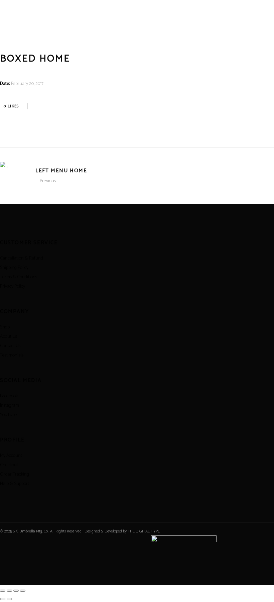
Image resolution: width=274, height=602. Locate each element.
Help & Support (14, 484)
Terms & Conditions (18, 277)
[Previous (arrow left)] (2, 599)
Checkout (9, 465)
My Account (11, 456)
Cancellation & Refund (21, 258)
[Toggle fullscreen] (9, 591)
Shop (5, 327)
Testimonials (11, 355)
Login (254, 31)
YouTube (8, 415)
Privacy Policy (12, 286)
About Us (8, 336)
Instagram (9, 405)
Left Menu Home (61, 170)
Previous (48, 181)
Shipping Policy (14, 268)
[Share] (16, 591)
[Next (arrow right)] (9, 599)
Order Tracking (14, 474)
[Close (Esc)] (22, 591)
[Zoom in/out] (2, 591)
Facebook (9, 396)
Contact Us (10, 346)
